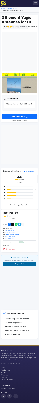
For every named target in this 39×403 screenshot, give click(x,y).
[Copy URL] (22, 224)
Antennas (9, 8)
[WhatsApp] (16, 224)
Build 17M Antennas (10, 232)
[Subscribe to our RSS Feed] (15, 396)
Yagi (15, 8)
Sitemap (4, 372)
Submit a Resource (8, 388)
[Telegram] (19, 224)
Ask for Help (5, 370)
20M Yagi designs (9, 238)
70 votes (12, 218)
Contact (4, 377)
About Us (4, 375)
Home (3, 8)
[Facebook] (9, 224)
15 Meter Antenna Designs (12, 234)
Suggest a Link (19, 264)
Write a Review (30, 171)
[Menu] (35, 3)
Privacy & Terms (7, 380)
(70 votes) (23, 27)
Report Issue (10, 249)
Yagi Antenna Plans (10, 230)
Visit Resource (18, 116)
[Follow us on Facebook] (9, 396)
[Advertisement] (19, 51)
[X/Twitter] (12, 224)
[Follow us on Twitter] (3, 396)
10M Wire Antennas (10, 236)
